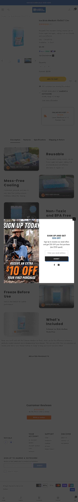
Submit (57, 259)
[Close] (74, 219)
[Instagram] (59, 265)
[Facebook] (54, 265)
